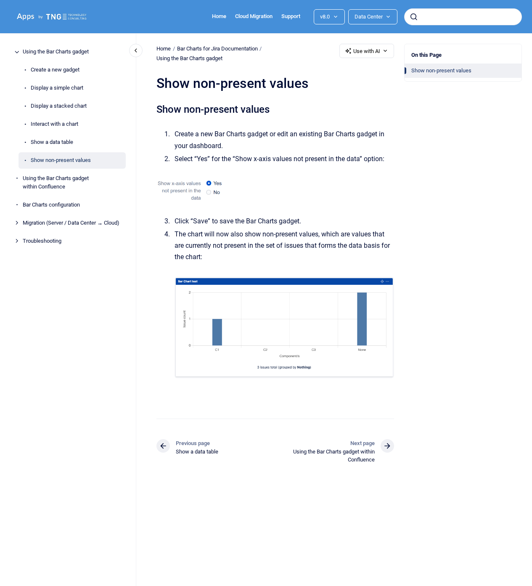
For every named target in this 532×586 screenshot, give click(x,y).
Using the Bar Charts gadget (56, 52)
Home (219, 16)
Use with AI (366, 51)
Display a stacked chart (59, 106)
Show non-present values (61, 160)
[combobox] (463, 17)
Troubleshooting (42, 241)
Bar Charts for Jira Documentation (217, 48)
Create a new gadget (55, 70)
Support (290, 16)
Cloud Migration (254, 16)
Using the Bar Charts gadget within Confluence (56, 182)
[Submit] (414, 17)
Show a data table (52, 142)
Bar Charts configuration (51, 205)
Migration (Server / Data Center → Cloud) (71, 223)
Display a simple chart (57, 88)
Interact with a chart (54, 124)
